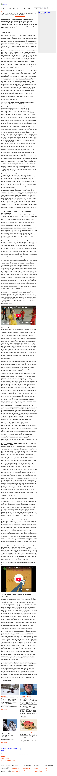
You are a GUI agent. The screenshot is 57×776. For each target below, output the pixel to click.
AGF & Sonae (4, 696)
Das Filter (3, 756)
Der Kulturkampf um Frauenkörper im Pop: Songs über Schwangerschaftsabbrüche (28, 732)
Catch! (19, 8)
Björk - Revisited (4, 732)
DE (51, 8)
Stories (4, 8)
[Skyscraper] (47, 13)
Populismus (23, 16)
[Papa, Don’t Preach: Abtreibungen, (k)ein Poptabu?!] (28, 725)
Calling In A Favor (5, 758)
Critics (12, 8)
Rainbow (27, 8)
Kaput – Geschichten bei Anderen (8, 760)
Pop (19, 16)
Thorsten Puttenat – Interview (25, 696)
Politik (16, 16)
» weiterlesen (4, 709)
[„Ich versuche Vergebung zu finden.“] (10, 725)
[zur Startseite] (4, 4)
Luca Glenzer (11, 16)
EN (54, 8)
